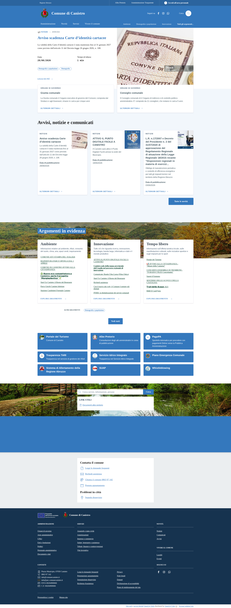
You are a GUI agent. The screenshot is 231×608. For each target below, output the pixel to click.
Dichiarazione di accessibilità (128, 583)
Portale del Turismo (57, 336)
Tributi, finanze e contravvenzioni (90, 546)
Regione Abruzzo (45, 3)
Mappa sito (63, 597)
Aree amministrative (45, 535)
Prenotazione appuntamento (87, 576)
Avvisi (159, 539)
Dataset (120, 580)
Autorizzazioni (82, 535)
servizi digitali (138, 606)
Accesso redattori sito (186, 606)
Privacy (120, 572)
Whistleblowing (161, 368)
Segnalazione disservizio (86, 580)
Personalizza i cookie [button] (46, 597)
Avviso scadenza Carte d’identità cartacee (72, 38)
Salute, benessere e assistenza (88, 543)
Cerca (148, 392)
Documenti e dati (44, 554)
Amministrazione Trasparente (142, 3)
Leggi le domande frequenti (87, 572)
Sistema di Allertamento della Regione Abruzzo (63, 370)
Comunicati (161, 535)
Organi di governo (44, 531)
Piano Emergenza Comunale (168, 355)
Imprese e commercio (85, 539)
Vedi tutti (115, 321)
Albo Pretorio (120, 3)
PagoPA (156, 336)
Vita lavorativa (82, 550)
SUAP (102, 368)
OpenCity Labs (170, 606)
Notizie (44, 32)
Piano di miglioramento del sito (129, 587)
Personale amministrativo (47, 550)
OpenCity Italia (149, 606)
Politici (40, 546)
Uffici (40, 539)
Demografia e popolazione (94, 310)
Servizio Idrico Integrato (113, 355)
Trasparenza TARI (56, 355)
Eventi (159, 559)
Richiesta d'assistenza (85, 583)
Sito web (129, 606)
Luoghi (159, 555)
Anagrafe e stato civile (85, 531)
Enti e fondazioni (44, 543)
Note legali (121, 576)
